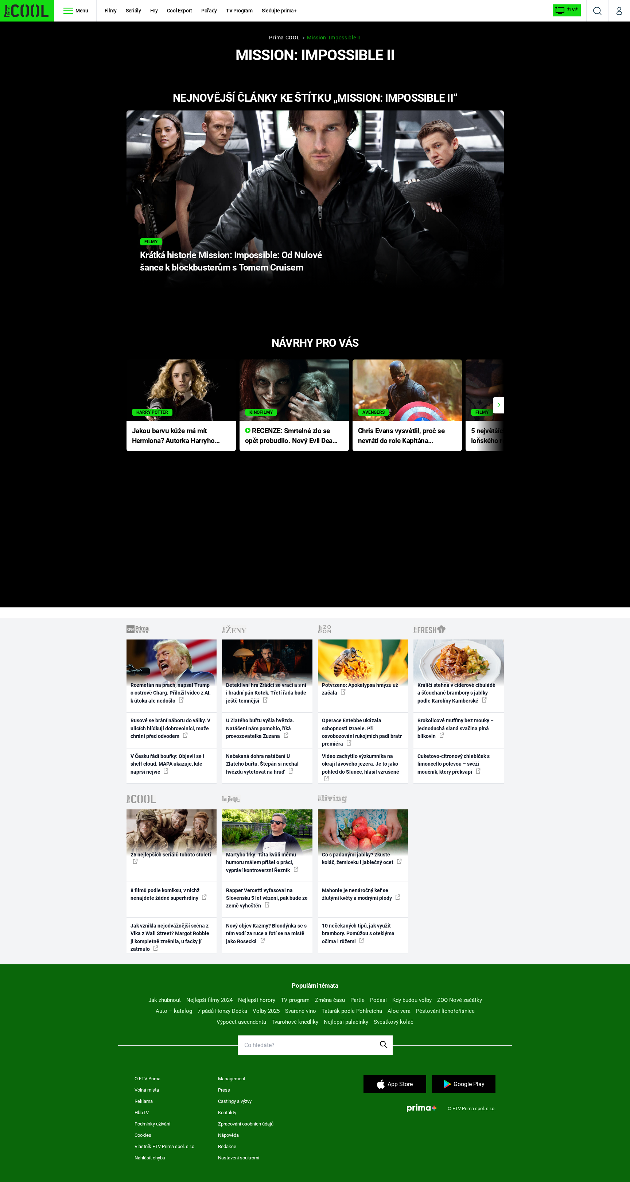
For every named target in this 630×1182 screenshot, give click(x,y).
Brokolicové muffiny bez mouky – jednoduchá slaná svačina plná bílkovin (455, 728)
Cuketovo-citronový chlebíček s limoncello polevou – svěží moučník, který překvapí (453, 764)
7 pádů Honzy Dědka (222, 1011)
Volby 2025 (266, 1011)
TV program (295, 1000)
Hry (154, 10)
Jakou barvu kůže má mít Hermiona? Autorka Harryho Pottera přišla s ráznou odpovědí (173, 436)
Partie (357, 1000)
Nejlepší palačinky (346, 1022)
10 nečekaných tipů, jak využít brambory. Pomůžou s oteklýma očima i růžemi (358, 933)
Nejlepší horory (256, 1000)
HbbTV (142, 1112)
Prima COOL (284, 37)
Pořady (209, 10)
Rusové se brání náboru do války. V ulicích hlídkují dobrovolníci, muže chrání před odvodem (170, 728)
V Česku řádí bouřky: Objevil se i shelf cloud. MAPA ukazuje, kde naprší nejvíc (167, 764)
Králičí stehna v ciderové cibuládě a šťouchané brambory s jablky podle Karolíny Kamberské (456, 693)
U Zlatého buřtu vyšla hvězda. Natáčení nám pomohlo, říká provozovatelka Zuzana (260, 728)
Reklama (144, 1101)
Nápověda (228, 1135)
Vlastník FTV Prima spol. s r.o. (165, 1146)
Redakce (227, 1146)
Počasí (378, 1000)
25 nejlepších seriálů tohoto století (171, 855)
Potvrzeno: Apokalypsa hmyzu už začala (360, 689)
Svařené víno (300, 1011)
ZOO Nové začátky (459, 1000)
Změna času (330, 1000)
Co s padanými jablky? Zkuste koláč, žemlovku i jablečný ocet (358, 858)
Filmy (111, 10)
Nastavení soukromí (238, 1157)
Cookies (143, 1135)
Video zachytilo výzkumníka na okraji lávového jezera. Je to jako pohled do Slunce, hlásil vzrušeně (360, 764)
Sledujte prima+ (279, 10)
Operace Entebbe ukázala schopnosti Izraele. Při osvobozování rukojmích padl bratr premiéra (362, 732)
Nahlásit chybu (150, 1157)
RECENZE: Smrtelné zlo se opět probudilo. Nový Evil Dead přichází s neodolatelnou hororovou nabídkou (291, 436)
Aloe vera (399, 1011)
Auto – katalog (174, 1011)
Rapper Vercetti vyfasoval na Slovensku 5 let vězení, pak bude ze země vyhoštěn (267, 898)
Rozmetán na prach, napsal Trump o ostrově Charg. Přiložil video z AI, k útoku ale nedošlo (170, 693)
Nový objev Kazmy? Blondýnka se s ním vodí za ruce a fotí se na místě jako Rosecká (266, 933)
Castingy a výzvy (235, 1101)
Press (224, 1090)
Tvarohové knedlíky (295, 1022)
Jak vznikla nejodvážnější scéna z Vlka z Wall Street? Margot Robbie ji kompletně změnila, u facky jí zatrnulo (170, 937)
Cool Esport (179, 10)
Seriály (133, 10)
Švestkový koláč (393, 1022)
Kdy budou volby (412, 1000)
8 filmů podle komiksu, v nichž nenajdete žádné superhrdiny (165, 894)
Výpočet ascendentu (241, 1022)
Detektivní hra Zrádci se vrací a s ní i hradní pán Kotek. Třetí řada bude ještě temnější (266, 693)
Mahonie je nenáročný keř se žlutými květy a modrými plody (357, 894)
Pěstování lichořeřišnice (445, 1011)
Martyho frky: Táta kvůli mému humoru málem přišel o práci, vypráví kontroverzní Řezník (261, 862)
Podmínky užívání (152, 1124)
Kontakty (227, 1112)
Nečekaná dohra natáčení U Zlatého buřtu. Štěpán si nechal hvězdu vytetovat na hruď (262, 764)
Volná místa (147, 1090)
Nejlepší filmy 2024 (209, 1000)
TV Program (239, 10)
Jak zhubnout (164, 1000)
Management (231, 1078)
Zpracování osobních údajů (245, 1124)
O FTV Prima (147, 1078)
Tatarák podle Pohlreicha (352, 1011)
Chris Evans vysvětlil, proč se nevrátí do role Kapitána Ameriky (401, 436)
